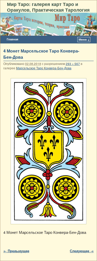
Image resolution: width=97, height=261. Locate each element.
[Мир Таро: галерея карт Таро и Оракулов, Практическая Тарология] (48, 24)
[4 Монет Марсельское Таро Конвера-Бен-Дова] (48, 151)
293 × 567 (73, 64)
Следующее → (82, 250)
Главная (12, 39)
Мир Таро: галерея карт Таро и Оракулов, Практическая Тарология (48, 7)
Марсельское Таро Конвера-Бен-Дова (43, 68)
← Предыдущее (16, 250)
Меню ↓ (84, 39)
